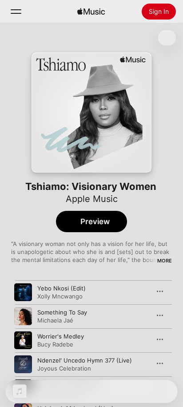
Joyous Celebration (64, 368)
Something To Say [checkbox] (62, 312)
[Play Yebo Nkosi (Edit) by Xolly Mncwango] (23, 292)
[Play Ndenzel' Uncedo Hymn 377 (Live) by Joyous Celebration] (23, 364)
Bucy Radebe (55, 344)
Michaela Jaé (55, 320)
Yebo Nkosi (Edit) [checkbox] (61, 288)
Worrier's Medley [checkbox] (60, 336)
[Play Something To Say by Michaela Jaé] (23, 316)
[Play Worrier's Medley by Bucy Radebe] (23, 340)
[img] (91, 12)
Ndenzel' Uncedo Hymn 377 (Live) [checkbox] (84, 360)
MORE (164, 261)
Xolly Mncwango (60, 296)
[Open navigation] (16, 11)
